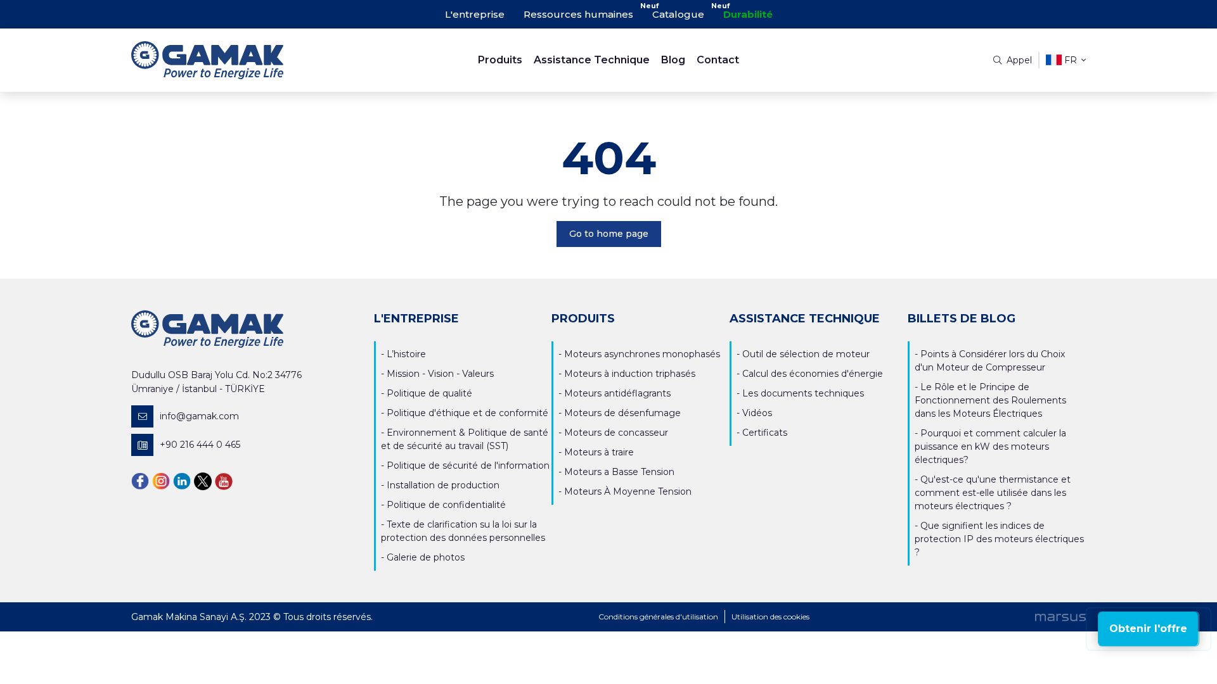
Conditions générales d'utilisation (658, 616)
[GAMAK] (250, 60)
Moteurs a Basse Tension (619, 472)
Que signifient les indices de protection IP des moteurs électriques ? (999, 539)
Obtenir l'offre (1148, 629)
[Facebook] (140, 481)
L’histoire (406, 354)
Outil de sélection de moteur (806, 354)
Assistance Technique (592, 60)
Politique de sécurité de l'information (468, 465)
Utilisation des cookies (770, 616)
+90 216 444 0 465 (200, 444)
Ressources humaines (578, 14)
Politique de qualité (429, 393)
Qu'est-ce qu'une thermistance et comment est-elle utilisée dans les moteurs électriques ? (993, 493)
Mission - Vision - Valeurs (440, 373)
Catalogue (678, 14)
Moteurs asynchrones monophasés (642, 354)
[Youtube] (224, 481)
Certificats (764, 432)
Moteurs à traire (599, 452)
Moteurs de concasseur (616, 432)
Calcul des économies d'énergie (812, 373)
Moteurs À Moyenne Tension (628, 491)
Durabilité (748, 14)
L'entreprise (475, 14)
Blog (673, 60)
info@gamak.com (199, 416)
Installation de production (443, 485)
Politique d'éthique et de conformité (467, 413)
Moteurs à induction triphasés (629, 373)
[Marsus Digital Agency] (1060, 616)
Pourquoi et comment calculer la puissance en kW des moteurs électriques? (990, 447)
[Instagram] (161, 481)
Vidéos (757, 413)
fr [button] (1070, 60)
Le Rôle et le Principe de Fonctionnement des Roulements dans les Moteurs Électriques (990, 400)
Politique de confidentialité (446, 504)
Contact (718, 60)
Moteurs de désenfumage (622, 413)
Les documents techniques (803, 393)
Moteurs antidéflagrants (617, 393)
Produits (500, 60)
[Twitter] (203, 481)
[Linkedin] (182, 481)
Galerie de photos (426, 557)
